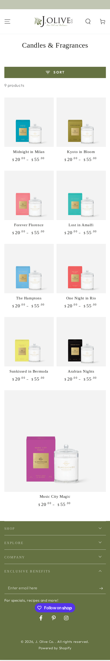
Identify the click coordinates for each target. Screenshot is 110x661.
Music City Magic (55, 496)
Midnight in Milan (29, 152)
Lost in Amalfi (81, 225)
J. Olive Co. (45, 642)
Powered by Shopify (55, 648)
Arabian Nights (81, 371)
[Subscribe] (102, 588)
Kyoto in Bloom (81, 152)
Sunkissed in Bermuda (28, 371)
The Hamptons (28, 298)
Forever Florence (29, 225)
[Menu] (7, 21)
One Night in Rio (81, 298)
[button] (88, 21)
